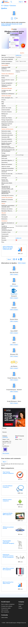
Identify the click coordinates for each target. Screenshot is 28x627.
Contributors (5, 446)
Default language (19, 435)
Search (11, 1)
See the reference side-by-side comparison (13, 22)
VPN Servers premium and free (8, 527)
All (2, 5)
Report (9, 259)
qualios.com (18, 55)
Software (6, 5)
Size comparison (5, 612)
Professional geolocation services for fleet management (8, 556)
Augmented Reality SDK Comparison (7, 514)
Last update (5, 441)
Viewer (4, 439)
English (25, 1)
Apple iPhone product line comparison (8, 569)
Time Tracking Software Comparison (8, 472)
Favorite (12, 18)
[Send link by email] (14, 259)
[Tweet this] (19, 259)
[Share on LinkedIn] (21, 259)
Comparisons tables (6, 608)
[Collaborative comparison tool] (5, 2)
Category (4, 435)
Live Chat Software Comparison (7, 486)
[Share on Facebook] (16, 259)
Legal (20, 606)
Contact (20, 608)
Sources (4, 432)
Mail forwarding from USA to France (8, 582)
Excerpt (4, 428)
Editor (16, 439)
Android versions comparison (7, 500)
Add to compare (21, 263)
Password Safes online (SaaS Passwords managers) (8, 542)
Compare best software (6, 606)
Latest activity (4, 617)
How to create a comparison (7, 604)
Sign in (21, 1)
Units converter (4, 610)
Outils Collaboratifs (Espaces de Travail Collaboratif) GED (8, 248)
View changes (5, 453)
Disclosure (21, 604)
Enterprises (13, 5)
